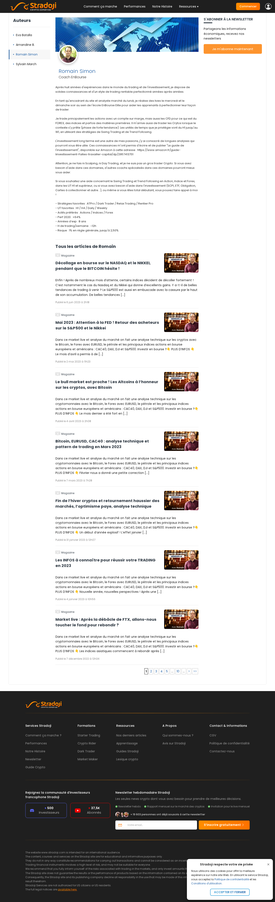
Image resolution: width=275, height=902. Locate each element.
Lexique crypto (127, 759)
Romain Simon (27, 54)
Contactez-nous (222, 751)
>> (195, 671)
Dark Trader (86, 751)
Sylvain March (26, 64)
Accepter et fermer (230, 892)
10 (178, 671)
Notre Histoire (162, 6)
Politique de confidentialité (231, 879)
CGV (212, 735)
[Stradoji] (33, 6)
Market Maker (88, 759)
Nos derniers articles (131, 735)
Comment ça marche (100, 6)
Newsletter (33, 759)
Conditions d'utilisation (206, 883)
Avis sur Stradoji (174, 743)
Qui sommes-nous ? (177, 735)
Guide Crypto (35, 767)
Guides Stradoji (127, 751)
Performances (134, 6)
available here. (67, 889)
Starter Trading (89, 735)
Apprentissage (127, 743)
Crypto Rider (87, 743)
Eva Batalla (24, 35)
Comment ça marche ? (43, 735)
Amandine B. (25, 45)
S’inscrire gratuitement (222, 825)
